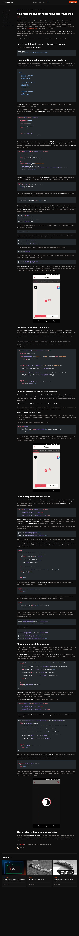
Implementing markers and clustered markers (8, 13)
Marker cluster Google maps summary (8, 25)
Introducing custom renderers (6, 16)
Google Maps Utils (32, 28)
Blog (48, 2)
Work (40, 2)
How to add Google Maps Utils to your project (8, 11)
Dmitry (22, 844)
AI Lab (44, 2)
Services (35, 2)
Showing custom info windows (7, 22)
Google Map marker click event (8, 19)
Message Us (73, 2)
